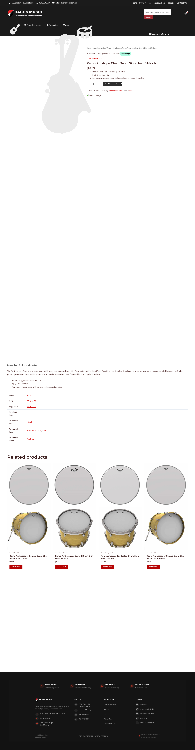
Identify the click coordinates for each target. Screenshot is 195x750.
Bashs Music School (147, 723)
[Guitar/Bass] (15, 25)
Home (134, 2)
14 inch (29, 422)
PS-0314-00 (31, 401)
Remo (131, 91)
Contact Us (182, 2)
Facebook (143, 704)
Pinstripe (30, 439)
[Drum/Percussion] (84, 25)
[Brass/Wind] (71, 29)
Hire (105, 714)
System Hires (145, 2)
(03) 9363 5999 (45, 718)
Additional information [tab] (28, 365)
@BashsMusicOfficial (147, 714)
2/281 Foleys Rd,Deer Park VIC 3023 (85, 705)
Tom (44, 430)
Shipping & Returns (110, 705)
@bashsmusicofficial (147, 709)
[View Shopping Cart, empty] (185, 14)
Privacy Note (108, 719)
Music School (159, 2)
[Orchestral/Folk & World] (77, 34)
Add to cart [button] (16, 567)
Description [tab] (12, 365)
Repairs (171, 2)
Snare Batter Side (34, 430)
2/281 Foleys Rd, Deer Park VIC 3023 (52, 714)
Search (148, 17)
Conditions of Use (109, 724)
